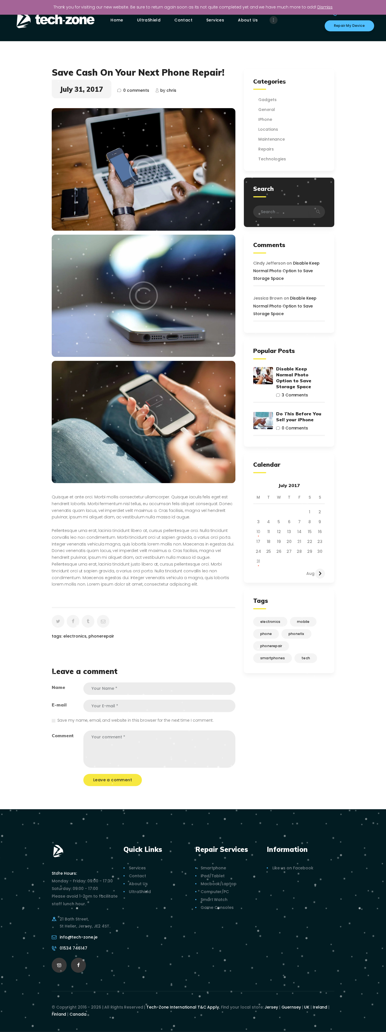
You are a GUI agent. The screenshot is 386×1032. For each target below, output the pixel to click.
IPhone (265, 119)
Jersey (271, 1007)
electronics (74, 636)
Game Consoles (217, 907)
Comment (63, 735)
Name (58, 687)
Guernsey (291, 1007)
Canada (78, 1014)
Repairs (266, 149)
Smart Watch (214, 899)
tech (306, 658)
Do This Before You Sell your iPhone (298, 416)
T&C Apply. (209, 1007)
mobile (303, 621)
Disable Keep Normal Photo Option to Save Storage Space (286, 270)
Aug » (312, 573)
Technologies (272, 159)
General (266, 109)
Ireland (320, 1007)
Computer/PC (215, 891)
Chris (168, 90)
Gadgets (267, 99)
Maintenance (271, 139)
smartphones (272, 658)
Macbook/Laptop (219, 884)
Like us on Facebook (292, 868)
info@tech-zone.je (78, 937)
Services (137, 868)
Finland (59, 1014)
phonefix (296, 633)
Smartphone (213, 868)
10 (258, 531)
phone (266, 633)
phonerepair (101, 636)
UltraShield (140, 891)
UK (306, 1007)
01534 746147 (73, 948)
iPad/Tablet (213, 876)
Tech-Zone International (171, 1007)
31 (258, 561)
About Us (138, 884)
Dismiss (325, 7)
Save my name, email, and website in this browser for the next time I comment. (135, 720)
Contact (137, 876)
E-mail (59, 705)
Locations (268, 129)
